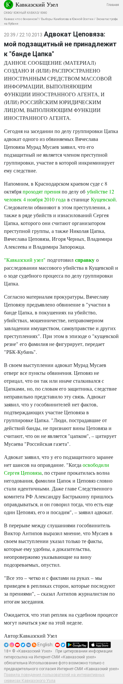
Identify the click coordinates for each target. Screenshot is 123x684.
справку (84, 259)
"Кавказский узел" (25, 259)
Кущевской (103, 199)
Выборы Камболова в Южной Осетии (67, 19)
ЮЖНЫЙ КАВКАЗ (25, 12)
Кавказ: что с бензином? (21, 19)
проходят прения (41, 191)
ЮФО (43, 12)
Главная (113, 5)
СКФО (7, 12)
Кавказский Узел (36, 4)
